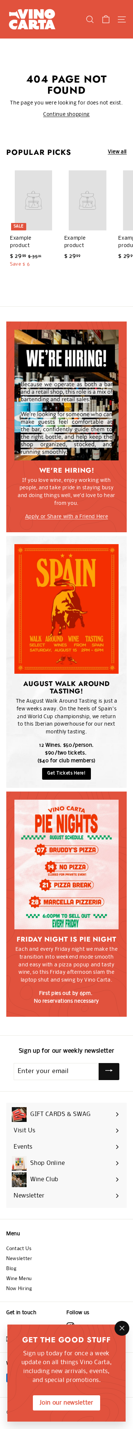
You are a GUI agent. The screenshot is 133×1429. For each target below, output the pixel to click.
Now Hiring (19, 1288)
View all (117, 152)
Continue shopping (66, 114)
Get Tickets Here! (66, 773)
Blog (11, 1268)
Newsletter (19, 1258)
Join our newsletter (66, 1403)
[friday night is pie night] (66, 864)
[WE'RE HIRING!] (66, 395)
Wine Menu (19, 1278)
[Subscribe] (109, 1071)
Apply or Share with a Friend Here (66, 517)
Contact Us (19, 1248)
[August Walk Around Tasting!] (66, 609)
